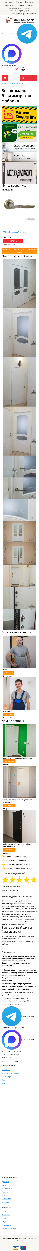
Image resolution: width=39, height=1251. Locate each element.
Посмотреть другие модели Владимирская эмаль (19, 251)
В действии (9, 673)
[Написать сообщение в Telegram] (27, 33)
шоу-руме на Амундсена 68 (19, 936)
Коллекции (6, 1070)
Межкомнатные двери (10, 1073)
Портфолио (7, 676)
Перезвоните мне (9, 1228)
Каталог (5, 1211)
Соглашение (6, 1199)
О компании (29, 2)
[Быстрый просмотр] (19, 207)
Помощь (18, 2)
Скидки (4, 1221)
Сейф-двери (6, 1076)
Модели (6, 764)
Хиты (4, 1218)
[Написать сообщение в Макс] (12, 54)
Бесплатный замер (9, 65)
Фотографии (9, 761)
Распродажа (6, 1225)
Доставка (8, 2)
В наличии (6, 1215)
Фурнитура (6, 1080)
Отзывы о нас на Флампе (11, 886)
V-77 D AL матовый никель (14, 232)
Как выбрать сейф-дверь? (12, 901)
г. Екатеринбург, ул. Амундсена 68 (23, 13)
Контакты (30, 5)
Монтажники (9, 5)
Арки (3, 1083)
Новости (20, 5)
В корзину (12, 241)
